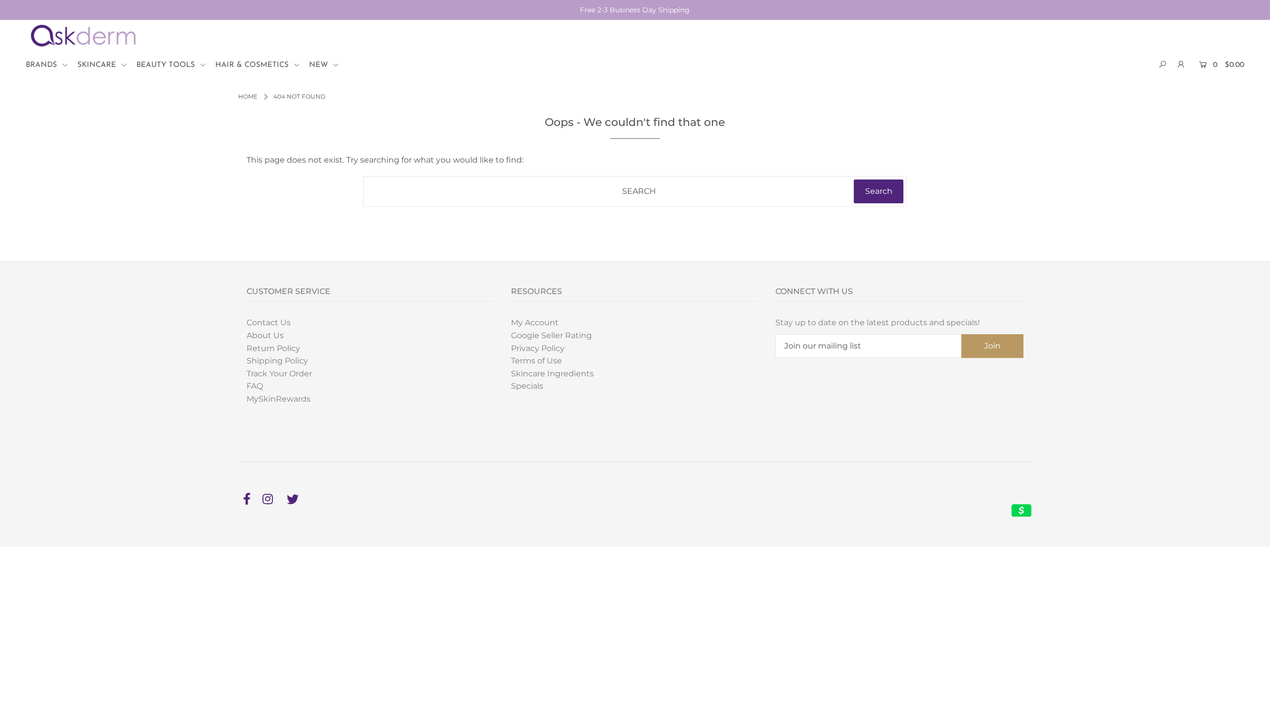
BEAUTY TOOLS (166, 65)
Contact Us (269, 322)
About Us (265, 335)
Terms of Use (536, 360)
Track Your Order (279, 373)
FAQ (255, 386)
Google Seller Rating (551, 335)
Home (247, 96)
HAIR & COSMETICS (253, 65)
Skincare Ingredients (552, 373)
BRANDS (43, 65)
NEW (319, 65)
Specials (527, 386)
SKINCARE (98, 65)
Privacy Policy (538, 348)
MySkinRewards (279, 399)
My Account (535, 322)
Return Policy (273, 348)
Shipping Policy (277, 360)
